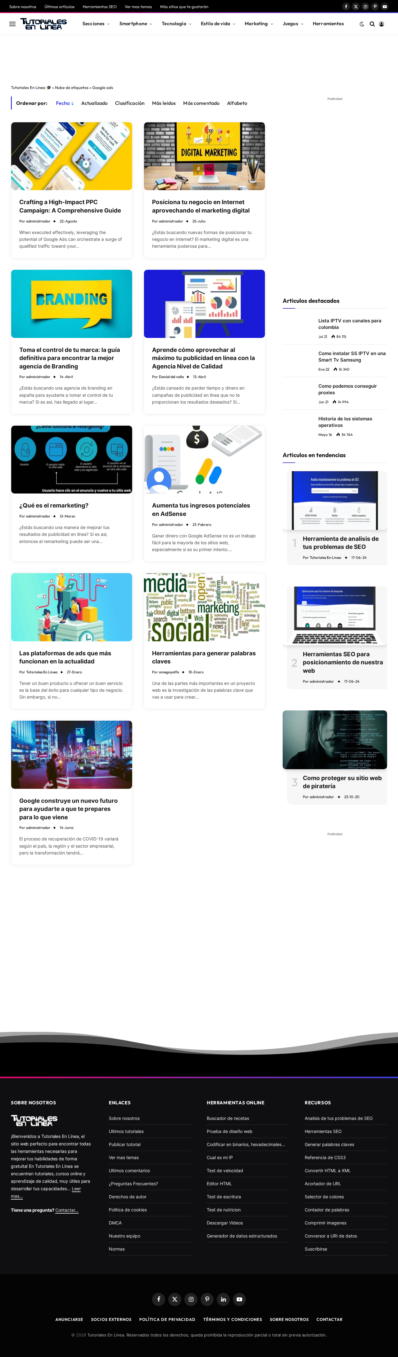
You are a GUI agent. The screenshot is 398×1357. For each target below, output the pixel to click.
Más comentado (201, 103)
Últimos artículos (59, 6)
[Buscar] (372, 24)
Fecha (63, 103)
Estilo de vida (215, 23)
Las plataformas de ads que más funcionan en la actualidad (65, 657)
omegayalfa (169, 672)
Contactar (330, 1319)
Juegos (290, 23)
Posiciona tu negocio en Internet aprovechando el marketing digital (201, 206)
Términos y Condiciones (232, 1319)
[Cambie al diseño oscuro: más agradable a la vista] (362, 23)
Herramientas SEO (100, 6)
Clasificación (130, 103)
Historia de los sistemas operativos (345, 422)
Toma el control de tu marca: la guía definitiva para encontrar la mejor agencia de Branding (69, 358)
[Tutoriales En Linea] (43, 24)
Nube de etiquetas (72, 87)
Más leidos (164, 103)
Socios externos (111, 1319)
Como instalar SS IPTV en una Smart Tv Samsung (352, 356)
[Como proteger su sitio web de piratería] (335, 739)
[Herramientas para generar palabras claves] (204, 607)
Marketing (256, 23)
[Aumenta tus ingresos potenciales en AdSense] (204, 460)
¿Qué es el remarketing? (54, 505)
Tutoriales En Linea (42, 672)
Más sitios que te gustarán (184, 6)
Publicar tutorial (125, 1144)
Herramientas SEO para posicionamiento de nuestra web (343, 662)
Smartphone (133, 23)
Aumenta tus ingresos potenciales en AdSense (201, 509)
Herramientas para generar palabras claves (204, 657)
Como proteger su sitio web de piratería (342, 782)
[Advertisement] (199, 58)
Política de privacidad (167, 1319)
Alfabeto (237, 103)
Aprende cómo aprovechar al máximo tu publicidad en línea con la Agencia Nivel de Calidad (203, 358)
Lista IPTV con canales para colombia (350, 324)
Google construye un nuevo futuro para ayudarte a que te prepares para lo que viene (68, 809)
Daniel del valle (171, 376)
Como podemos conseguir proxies (347, 389)
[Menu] (12, 24)
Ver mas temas (138, 6)
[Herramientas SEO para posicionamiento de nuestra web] (335, 616)
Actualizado (94, 103)
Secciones (93, 23)
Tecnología (174, 23)
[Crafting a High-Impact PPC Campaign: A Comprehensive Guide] (71, 156)
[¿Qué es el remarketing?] (71, 460)
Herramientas (328, 23)
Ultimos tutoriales (126, 1131)
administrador (38, 221)
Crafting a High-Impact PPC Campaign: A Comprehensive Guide (70, 206)
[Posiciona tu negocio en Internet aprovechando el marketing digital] (204, 156)
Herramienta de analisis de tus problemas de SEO (341, 543)
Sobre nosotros (22, 6)
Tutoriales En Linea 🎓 (31, 87)
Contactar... (67, 1210)
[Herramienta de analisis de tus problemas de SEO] (335, 500)
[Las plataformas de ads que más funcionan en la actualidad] (71, 607)
